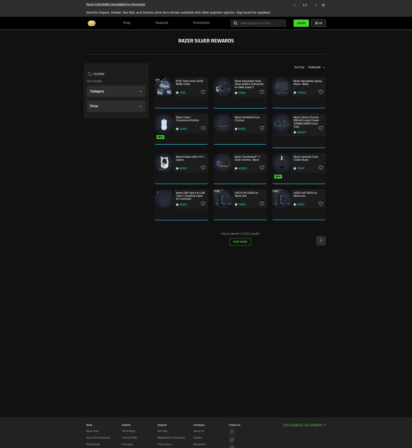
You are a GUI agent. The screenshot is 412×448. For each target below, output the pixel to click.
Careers (197, 437)
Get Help (162, 431)
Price (94, 106)
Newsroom (199, 444)
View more (240, 241)
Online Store (164, 444)
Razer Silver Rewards (98, 437)
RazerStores (93, 444)
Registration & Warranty (171, 437)
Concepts (127, 444)
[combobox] (317, 67)
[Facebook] (232, 431)
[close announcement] (323, 5)
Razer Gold (92, 431)
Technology (128, 431)
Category (97, 91)
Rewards (161, 23)
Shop (126, 23)
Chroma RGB (129, 437)
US (320, 23)
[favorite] (203, 92)
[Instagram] (232, 439)
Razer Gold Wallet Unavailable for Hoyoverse (115, 4)
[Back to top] (321, 240)
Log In (301, 23)
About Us (198, 431)
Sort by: (299, 67)
